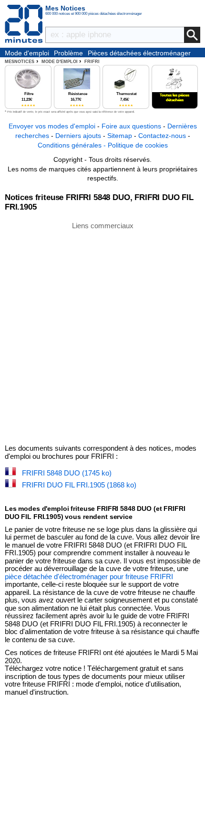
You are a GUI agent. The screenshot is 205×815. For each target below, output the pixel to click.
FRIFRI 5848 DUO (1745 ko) (67, 473)
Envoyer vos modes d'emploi (52, 126)
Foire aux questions (131, 126)
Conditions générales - (73, 145)
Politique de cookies (138, 145)
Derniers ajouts (78, 135)
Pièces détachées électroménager (139, 53)
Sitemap (119, 135)
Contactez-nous (162, 135)
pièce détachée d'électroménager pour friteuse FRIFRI (89, 576)
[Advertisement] (102, 332)
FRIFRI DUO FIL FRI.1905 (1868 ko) (79, 485)
